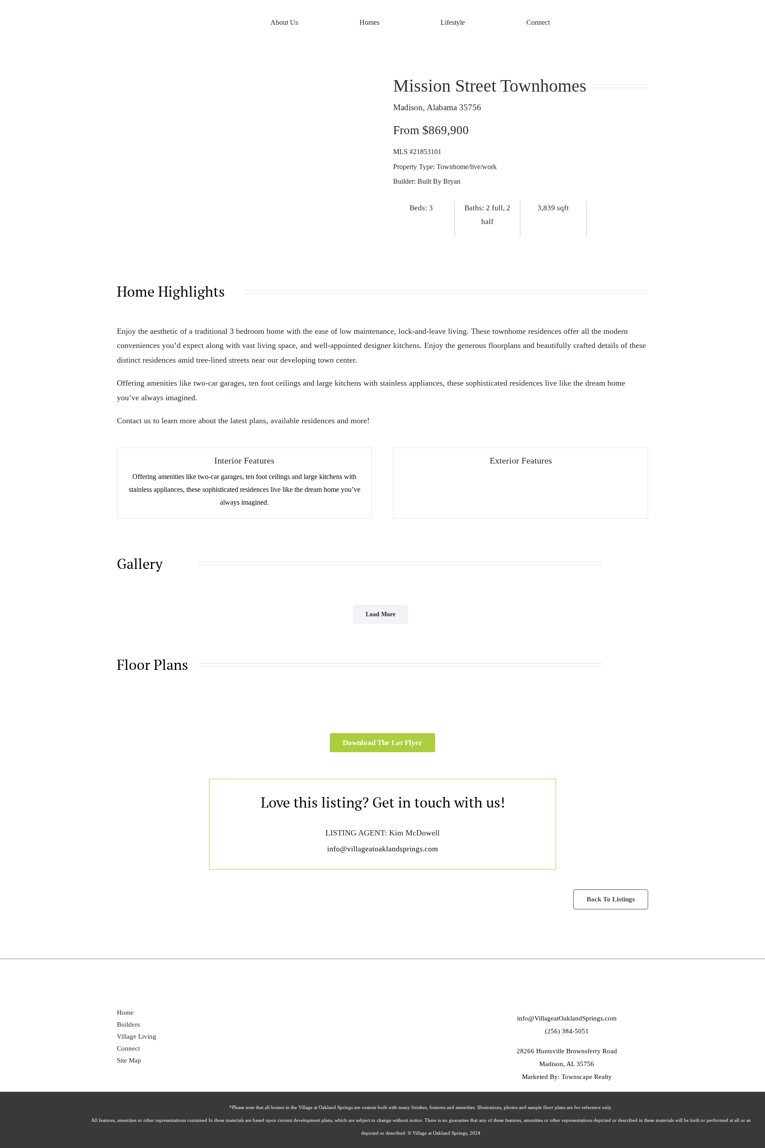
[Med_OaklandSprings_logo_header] (160, 4)
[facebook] (608, 22)
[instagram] (627, 22)
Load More (380, 614)
